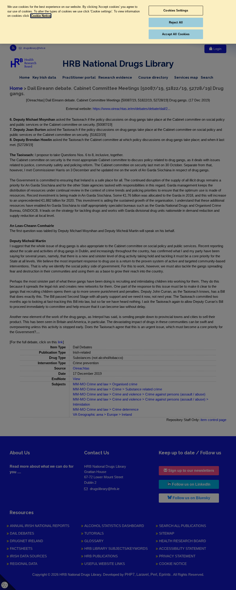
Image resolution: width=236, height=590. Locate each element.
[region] (118, 22)
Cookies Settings (175, 10)
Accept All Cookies (175, 34)
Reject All (176, 22)
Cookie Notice (41, 15)
